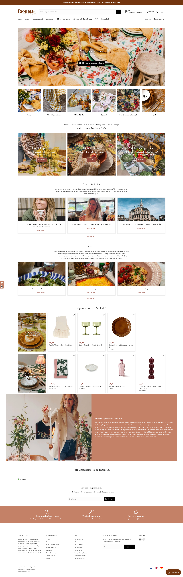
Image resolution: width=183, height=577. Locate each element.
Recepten (66, 19)
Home (20, 19)
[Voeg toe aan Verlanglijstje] (73, 315)
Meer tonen (90, 236)
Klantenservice (159, 19)
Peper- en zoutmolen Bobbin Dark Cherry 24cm (150, 387)
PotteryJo (111, 349)
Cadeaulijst (104, 19)
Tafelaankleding (51, 547)
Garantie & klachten (80, 556)
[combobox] (151, 568)
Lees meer (40, 231)
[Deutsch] (162, 568)
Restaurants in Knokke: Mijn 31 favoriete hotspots (91, 224)
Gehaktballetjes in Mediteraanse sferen (42, 289)
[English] (156, 568)
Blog (59, 19)
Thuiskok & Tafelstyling (82, 19)
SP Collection (82, 388)
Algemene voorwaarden (82, 542)
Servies (48, 542)
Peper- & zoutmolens (52, 553)
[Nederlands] (151, 568)
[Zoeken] (118, 12)
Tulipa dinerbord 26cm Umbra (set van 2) (121, 346)
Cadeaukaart (38, 19)
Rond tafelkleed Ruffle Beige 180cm (60, 345)
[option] (156, 568)
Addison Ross (142, 390)
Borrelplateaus (50, 556)
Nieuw (48, 539)
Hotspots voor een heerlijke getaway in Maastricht (141, 224)
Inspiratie (50, 19)
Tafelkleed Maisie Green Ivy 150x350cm (61, 386)
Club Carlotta (52, 388)
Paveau (81, 347)
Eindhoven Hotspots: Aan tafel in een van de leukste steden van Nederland (41, 226)
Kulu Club (51, 347)
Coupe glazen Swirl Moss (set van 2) (90, 345)
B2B (96, 19)
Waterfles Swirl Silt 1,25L (117, 386)
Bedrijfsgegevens (80, 558)
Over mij (148, 19)
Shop (27, 19)
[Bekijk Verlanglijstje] (157, 12)
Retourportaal (79, 550)
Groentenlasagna (91, 289)
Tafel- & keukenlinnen (52, 545)
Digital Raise (27, 571)
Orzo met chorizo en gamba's (141, 289)
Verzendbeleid (79, 547)
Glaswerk (49, 550)
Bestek (48, 558)
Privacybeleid (79, 545)
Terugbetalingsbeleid (81, 553)
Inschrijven (109, 499)
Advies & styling (28, 567)
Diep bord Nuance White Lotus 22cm (90, 386)
